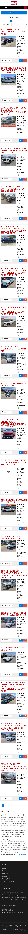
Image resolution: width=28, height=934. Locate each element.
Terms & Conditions (8, 881)
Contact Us (5, 876)
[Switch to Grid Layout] (4, 24)
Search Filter (14, 13)
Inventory (5, 871)
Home (4, 868)
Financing (5, 873)
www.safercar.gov (20, 854)
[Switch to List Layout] (8, 24)
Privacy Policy (6, 879)
